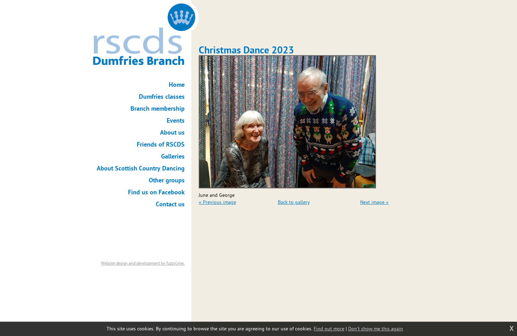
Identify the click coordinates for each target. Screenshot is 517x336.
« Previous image (217, 202)
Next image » (374, 202)
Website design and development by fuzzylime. (143, 263)
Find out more (329, 329)
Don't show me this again (375, 329)
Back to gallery (294, 202)
